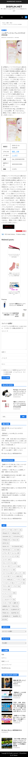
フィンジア (20, 583)
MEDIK (5, 543)
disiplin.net (14, 6)
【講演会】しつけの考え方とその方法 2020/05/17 (19, 694)
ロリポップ (6, 603)
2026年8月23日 (17, 685)
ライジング (6, 596)
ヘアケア (16, 586)
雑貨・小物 (4, 30)
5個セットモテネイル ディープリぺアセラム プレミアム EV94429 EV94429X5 (19, 404)
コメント (5, 331)
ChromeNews (23, 753)
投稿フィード (5, 661)
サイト (3, 364)
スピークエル (7, 573)
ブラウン (6, 586)
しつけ (15, 550)
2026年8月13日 (17, 722)
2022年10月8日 (17, 408)
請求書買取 (6, 616)
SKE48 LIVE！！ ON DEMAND (12, 546)
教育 (5, 609)
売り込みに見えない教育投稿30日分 (12, 453)
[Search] (22, 17)
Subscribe (26, 17)
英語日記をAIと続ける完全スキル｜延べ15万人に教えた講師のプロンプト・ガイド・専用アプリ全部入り (14, 482)
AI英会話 (15, 533)
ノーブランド (20, 580)
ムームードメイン (9, 593)
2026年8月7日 (17, 747)
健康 (16, 603)
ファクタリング (8, 583)
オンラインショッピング (10, 556)
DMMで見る (8, 227)
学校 (15, 606)
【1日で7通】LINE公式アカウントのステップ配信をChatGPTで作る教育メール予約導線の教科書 (14, 495)
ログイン (4, 658)
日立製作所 (15, 609)
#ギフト (17, 530)
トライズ (5, 576)
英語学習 (15, 613)
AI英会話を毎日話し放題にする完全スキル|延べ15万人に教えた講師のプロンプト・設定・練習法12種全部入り (14, 508)
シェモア (15, 155)
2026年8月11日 (5, 732)
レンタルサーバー (8, 600)
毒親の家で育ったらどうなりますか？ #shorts (19, 682)
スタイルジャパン (8, 570)
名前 (4, 352)
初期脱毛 (6, 606)
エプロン (5, 553)
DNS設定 (6, 540)
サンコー (6, 566)
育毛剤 (5, 613)
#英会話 (5, 533)
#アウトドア (7, 530)
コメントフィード (7, 664)
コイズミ (6, 560)
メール (4, 358)
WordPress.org (6, 668)
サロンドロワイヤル (9, 563)
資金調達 (16, 616)
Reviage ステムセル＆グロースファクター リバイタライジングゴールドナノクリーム (19, 392)
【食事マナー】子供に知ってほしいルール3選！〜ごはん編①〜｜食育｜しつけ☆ (19, 718)
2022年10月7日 (11, 37)
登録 (3, 654)
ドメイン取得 (17, 576)
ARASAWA (6, 536)
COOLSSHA (17, 536)
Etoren (15, 540)
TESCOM (6, 550)
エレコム (15, 553)
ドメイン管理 (7, 580)
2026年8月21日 (17, 697)
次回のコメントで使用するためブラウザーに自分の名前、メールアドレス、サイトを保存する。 (14, 372)
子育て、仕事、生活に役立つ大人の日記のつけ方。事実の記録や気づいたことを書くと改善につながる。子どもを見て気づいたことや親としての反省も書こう (14, 442)
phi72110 (4, 37)
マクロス (6, 590)
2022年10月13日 (17, 396)
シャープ (16, 566)
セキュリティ (20, 573)
